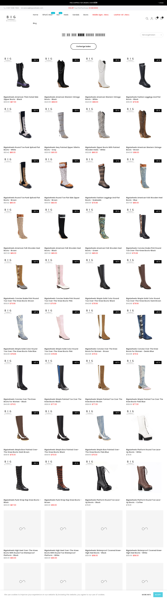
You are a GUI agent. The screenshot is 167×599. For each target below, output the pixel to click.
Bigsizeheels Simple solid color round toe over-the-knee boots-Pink (61, 350)
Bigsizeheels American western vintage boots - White (103, 98)
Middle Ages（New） (101, 15)
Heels (66, 15)
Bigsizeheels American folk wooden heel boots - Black (63, 249)
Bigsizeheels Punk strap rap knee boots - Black (22, 501)
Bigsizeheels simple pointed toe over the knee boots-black (63, 400)
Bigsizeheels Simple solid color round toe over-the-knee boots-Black (102, 299)
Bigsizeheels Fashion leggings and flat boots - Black (143, 98)
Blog (35, 23)
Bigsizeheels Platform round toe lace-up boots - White (143, 450)
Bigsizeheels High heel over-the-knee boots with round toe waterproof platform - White (61, 552)
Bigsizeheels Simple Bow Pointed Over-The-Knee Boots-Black (62, 450)
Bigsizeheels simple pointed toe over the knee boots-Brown (103, 400)
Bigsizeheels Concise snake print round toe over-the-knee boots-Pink (62, 299)
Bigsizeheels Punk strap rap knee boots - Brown (63, 501)
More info (146, 595)
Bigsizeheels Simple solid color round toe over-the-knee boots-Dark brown (143, 299)
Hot (59, 14)
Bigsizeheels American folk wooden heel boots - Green (103, 249)
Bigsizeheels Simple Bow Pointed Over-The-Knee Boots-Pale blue (102, 450)
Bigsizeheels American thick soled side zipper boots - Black (21, 98)
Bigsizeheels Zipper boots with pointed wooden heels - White (102, 148)
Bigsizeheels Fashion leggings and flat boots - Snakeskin (102, 198)
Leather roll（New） (122, 15)
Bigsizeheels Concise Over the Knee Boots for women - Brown (101, 350)
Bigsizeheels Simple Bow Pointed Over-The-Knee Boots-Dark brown (21, 450)
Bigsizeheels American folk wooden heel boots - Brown (22, 249)
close (161, 3)
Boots (86, 15)
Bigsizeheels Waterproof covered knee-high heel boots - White (144, 551)
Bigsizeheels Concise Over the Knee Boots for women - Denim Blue (142, 350)
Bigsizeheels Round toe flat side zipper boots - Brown (62, 198)
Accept (158, 595)
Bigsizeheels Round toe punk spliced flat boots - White (22, 148)
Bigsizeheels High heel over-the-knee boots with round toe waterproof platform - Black (21, 552)
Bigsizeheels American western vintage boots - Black (62, 98)
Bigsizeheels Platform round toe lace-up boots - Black (102, 501)
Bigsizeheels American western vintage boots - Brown (143, 148)
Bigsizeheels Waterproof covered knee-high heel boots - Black (103, 551)
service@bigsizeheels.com (33, 8)
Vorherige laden (83, 46)
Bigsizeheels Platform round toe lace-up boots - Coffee (143, 501)
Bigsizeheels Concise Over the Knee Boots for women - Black (20, 400)
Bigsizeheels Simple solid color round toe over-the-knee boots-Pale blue (20, 350)
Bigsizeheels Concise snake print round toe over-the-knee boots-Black (143, 249)
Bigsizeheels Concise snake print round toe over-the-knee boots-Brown (21, 299)
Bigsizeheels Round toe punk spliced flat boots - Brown (22, 198)
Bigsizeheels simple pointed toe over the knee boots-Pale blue (144, 400)
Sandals (76, 15)
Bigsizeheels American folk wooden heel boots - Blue (144, 198)
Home (35, 15)
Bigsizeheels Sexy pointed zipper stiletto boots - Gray (62, 148)
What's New (48, 14)
